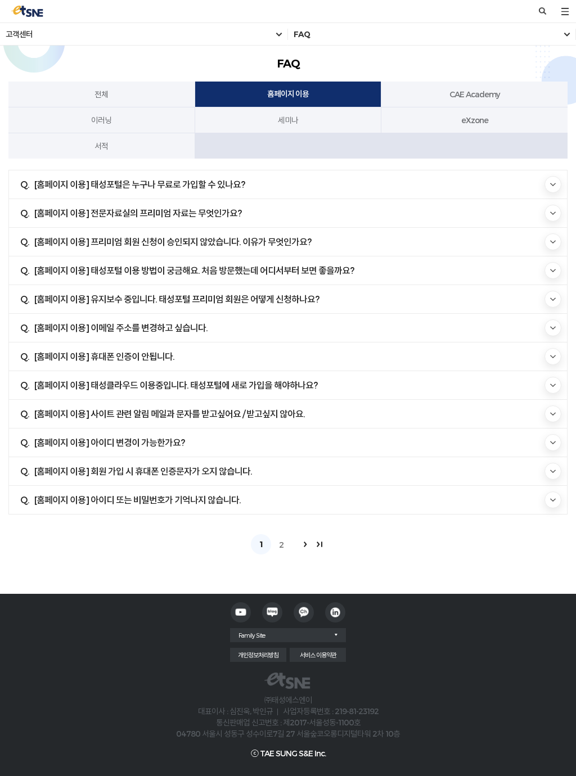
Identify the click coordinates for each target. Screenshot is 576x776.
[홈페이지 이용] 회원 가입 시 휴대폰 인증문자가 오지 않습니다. (143, 471)
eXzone (474, 120)
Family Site (251, 635)
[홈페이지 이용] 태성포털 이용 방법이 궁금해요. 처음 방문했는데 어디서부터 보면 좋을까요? (194, 270)
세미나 (288, 120)
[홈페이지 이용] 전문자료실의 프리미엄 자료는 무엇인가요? (137, 212)
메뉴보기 (565, 11)
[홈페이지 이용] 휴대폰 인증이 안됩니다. (104, 356)
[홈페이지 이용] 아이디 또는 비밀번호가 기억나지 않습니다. (137, 499)
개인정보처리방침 (258, 654)
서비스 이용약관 (318, 654)
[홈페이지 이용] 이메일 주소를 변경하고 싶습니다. (121, 327)
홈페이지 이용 (288, 94)
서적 (101, 146)
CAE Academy (474, 94)
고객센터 (19, 34)
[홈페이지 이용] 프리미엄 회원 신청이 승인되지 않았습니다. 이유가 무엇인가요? (172, 241)
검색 (542, 11)
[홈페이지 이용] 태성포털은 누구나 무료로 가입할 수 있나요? (139, 184)
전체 (101, 94)
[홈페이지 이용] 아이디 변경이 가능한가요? (109, 442)
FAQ (302, 34)
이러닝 (101, 120)
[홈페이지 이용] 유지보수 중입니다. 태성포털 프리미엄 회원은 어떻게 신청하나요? (176, 299)
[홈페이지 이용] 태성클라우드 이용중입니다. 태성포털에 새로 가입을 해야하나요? (175, 385)
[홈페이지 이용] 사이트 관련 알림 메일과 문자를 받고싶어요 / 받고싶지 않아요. (169, 413)
